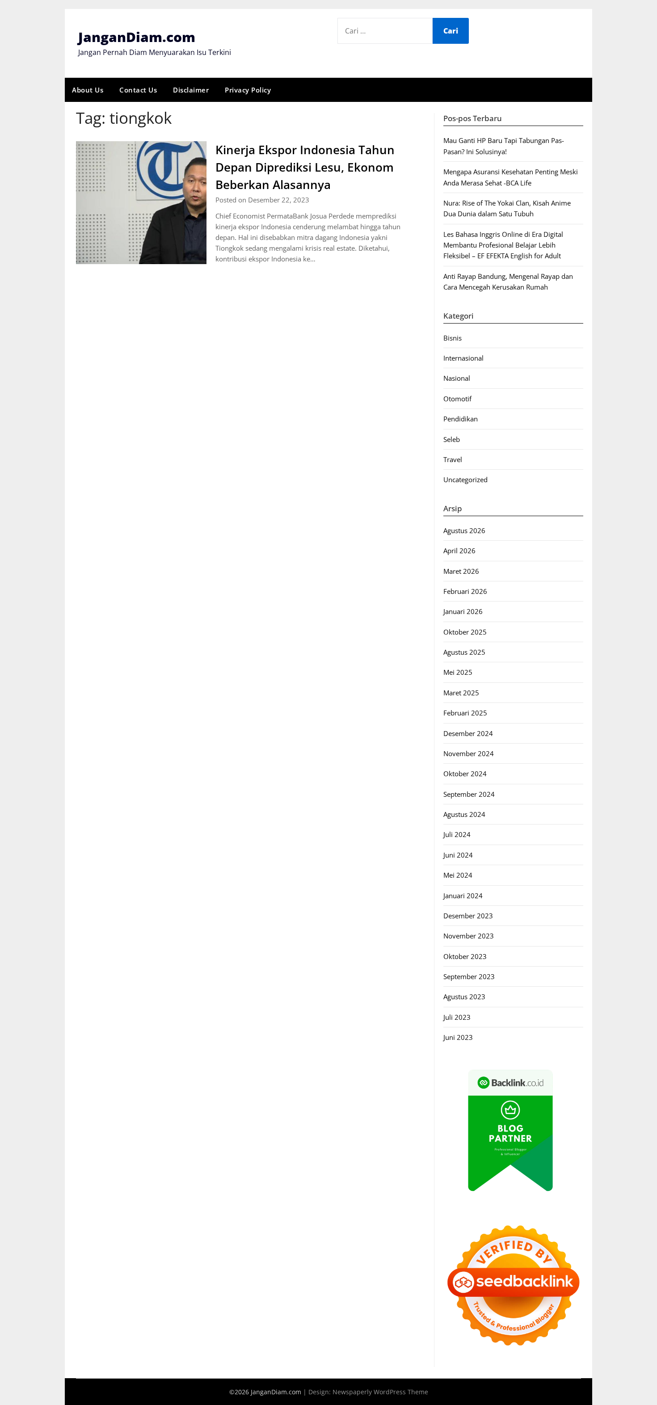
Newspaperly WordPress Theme (380, 1392)
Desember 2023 (468, 915)
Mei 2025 (457, 672)
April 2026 (459, 550)
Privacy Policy (248, 89)
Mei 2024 (457, 875)
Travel (452, 459)
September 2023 (469, 976)
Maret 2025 (461, 692)
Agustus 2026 (464, 530)
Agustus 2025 (464, 652)
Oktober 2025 (465, 631)
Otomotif (457, 398)
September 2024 (469, 794)
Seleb (451, 439)
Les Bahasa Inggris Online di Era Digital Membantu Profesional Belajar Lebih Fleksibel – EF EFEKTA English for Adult (503, 245)
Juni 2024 (458, 854)
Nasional (456, 378)
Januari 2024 (463, 895)
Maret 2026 (461, 571)
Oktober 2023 (465, 956)
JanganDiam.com (136, 37)
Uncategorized (465, 479)
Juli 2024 (457, 834)
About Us (87, 89)
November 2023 (468, 935)
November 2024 (468, 753)
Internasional (463, 357)
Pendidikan (460, 418)
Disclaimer (191, 89)
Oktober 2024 (465, 773)
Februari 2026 (465, 591)
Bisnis (452, 337)
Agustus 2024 (464, 814)
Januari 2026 (463, 611)
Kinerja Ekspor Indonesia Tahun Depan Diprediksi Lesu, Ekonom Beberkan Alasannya (305, 167)
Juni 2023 (458, 1037)
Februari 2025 (465, 712)
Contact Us (138, 89)
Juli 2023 (457, 1017)
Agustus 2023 (464, 996)
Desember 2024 (468, 733)
